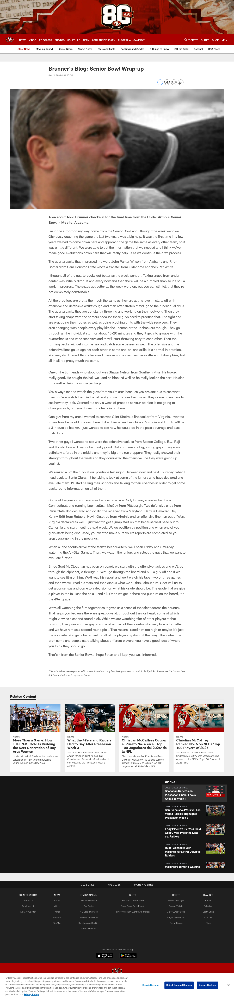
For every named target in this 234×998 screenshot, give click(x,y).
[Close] (228, 985)
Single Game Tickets (176, 917)
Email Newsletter (28, 911)
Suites (132, 895)
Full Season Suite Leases (133, 900)
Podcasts (57, 917)
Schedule (208, 906)
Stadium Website (89, 900)
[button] (194, 793)
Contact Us (28, 900)
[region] (117, 985)
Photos (57, 911)
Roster (208, 900)
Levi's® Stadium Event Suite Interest (133, 911)
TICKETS (176, 895)
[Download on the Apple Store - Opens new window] (105, 956)
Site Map (57, 923)
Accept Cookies (207, 985)
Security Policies (88, 928)
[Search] (185, 39)
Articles (57, 900)
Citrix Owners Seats (176, 911)
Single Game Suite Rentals (133, 906)
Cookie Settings (150, 985)
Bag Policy (89, 906)
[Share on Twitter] (167, 84)
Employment (28, 906)
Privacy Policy (31, 994)
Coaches (208, 917)
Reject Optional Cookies (179, 985)
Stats (208, 923)
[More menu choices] (149, 39)
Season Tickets (176, 906)
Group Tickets (176, 923)
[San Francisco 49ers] (117, 971)
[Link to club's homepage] (9, 40)
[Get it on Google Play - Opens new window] (128, 957)
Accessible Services (89, 917)
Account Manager (176, 900)
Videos (57, 906)
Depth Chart (208, 911)
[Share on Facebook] (160, 84)
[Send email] (174, 84)
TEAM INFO (208, 895)
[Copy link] (180, 82)
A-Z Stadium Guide (89, 911)
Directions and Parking (88, 923)
